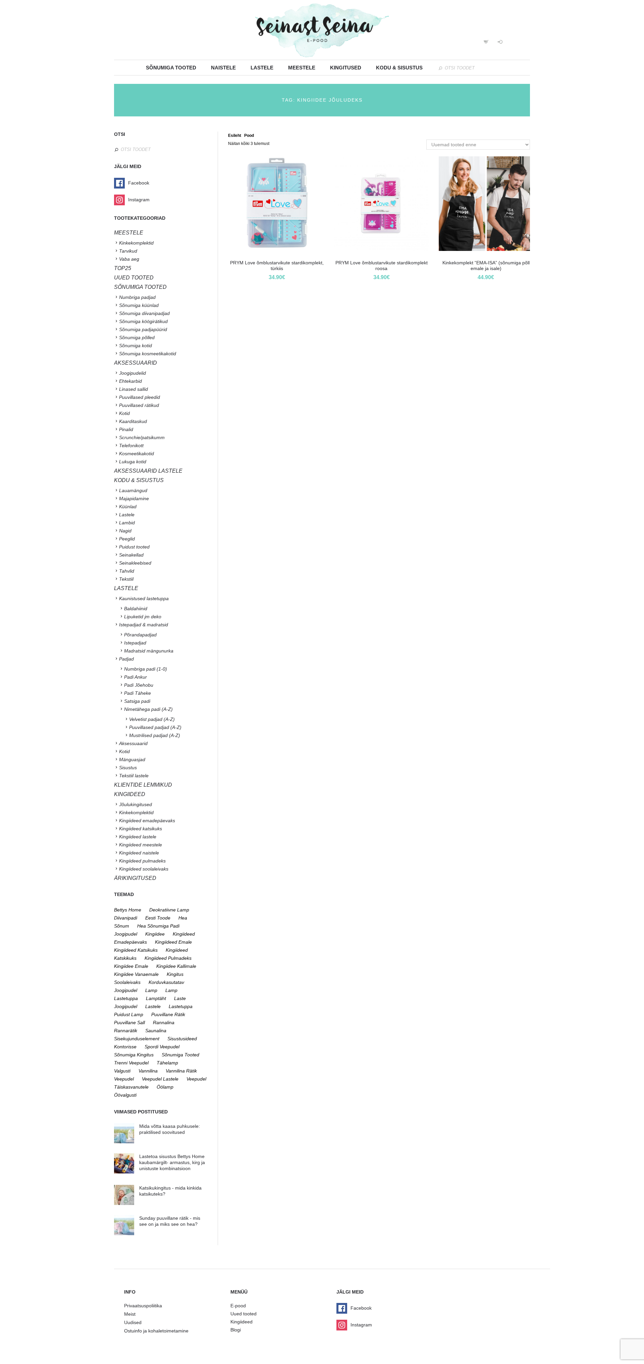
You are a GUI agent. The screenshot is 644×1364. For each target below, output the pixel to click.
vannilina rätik (181, 1070)
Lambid (127, 522)
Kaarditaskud (133, 421)
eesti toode (157, 918)
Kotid (124, 413)
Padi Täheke (137, 693)
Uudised (133, 1322)
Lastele (262, 67)
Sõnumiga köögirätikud (143, 321)
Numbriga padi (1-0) (145, 669)
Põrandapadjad (140, 634)
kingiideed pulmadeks (168, 958)
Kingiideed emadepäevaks (147, 820)
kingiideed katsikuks (136, 950)
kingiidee (155, 934)
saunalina (155, 1030)
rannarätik (125, 1030)
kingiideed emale (173, 942)
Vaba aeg (129, 259)
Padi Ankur (135, 677)
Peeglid (127, 538)
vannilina (148, 1070)
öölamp (165, 1087)
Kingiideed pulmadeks (142, 860)
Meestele (301, 67)
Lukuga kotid (132, 461)
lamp (151, 990)
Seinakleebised (135, 563)
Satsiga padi (137, 701)
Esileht (234, 135)
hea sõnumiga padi (158, 926)
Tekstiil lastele (134, 775)
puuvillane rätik (168, 1014)
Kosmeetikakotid (136, 453)
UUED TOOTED (134, 277)
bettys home (127, 909)
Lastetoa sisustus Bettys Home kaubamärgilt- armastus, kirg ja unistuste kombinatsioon (172, 1162)
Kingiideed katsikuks (140, 828)
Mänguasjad (132, 759)
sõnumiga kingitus (134, 1054)
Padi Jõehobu (138, 685)
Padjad (126, 659)
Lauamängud (133, 490)
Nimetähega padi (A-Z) (148, 709)
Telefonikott (131, 445)
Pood (249, 135)
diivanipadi (125, 918)
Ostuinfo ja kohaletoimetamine (156, 1330)
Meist (130, 1314)
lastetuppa (181, 1006)
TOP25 (122, 268)
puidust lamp (128, 1014)
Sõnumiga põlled (137, 337)
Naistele (223, 67)
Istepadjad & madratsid (143, 624)
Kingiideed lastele (137, 836)
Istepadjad (135, 642)
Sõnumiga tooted (171, 67)
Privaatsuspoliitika (143, 1305)
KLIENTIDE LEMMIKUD (143, 785)
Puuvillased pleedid (139, 397)
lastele (153, 1006)
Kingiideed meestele (140, 844)
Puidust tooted (134, 546)
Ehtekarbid (130, 381)
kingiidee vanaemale (136, 974)
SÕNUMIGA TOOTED (140, 287)
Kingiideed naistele (139, 852)
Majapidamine (134, 498)
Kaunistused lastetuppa (144, 598)
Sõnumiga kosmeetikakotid (147, 353)
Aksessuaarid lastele (148, 471)
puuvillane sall (129, 1022)
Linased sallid (133, 389)
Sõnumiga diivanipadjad (144, 313)
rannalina (163, 1022)
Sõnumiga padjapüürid (143, 329)
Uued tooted (243, 1313)
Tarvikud (128, 251)
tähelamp (167, 1062)
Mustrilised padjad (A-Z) (154, 735)
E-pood (238, 1305)
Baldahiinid (135, 608)
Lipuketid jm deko (142, 616)
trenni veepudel (131, 1062)
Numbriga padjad (137, 297)
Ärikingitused (135, 878)
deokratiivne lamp (169, 909)
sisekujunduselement (136, 1038)
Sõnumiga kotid (135, 345)
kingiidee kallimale (176, 966)
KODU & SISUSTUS (139, 480)
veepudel (124, 1079)
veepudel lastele (160, 1079)
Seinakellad (131, 555)
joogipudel (125, 934)
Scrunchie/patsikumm (142, 437)
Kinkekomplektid (136, 243)
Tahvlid (126, 571)
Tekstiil (126, 579)
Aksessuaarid (135, 363)
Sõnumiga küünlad (139, 305)
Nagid (125, 530)
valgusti (122, 1070)
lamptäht (156, 998)
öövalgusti (125, 1095)
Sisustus (128, 767)
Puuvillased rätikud (139, 405)
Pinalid (126, 429)
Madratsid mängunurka (148, 650)
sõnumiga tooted (180, 1054)
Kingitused (345, 67)
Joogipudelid (132, 373)
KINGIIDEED (129, 794)
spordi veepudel (162, 1046)
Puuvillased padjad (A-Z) (155, 727)
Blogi (235, 1329)
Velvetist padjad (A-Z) (152, 719)
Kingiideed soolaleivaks (143, 869)
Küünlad (128, 506)
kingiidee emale (131, 966)
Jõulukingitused (135, 804)
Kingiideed (241, 1321)
